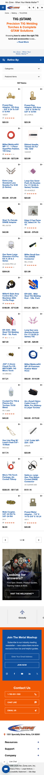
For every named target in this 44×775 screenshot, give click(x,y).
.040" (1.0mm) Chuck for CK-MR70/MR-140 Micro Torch (9, 367)
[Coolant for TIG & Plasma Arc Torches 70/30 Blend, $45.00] (11, 391)
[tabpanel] (22, 574)
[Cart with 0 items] (42, 7)
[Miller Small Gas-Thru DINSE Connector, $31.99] (33, 245)
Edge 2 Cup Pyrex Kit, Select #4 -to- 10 (32, 222)
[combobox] (22, 77)
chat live (12, 702)
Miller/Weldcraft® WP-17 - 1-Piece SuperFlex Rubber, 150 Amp (10, 147)
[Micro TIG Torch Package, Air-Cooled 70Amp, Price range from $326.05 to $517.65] (11, 465)
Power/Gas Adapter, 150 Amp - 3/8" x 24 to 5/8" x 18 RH (10, 108)
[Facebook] (14, 674)
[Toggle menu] (3, 7)
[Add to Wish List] (19, 89)
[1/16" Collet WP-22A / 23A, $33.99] (33, 431)
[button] (22, 613)
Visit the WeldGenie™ (22, 593)
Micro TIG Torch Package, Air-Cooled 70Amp (9, 477)
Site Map (32, 772)
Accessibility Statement (17, 772)
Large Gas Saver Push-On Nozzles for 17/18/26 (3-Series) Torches (32, 184)
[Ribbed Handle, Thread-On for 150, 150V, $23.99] (33, 135)
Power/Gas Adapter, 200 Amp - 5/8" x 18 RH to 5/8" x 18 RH (32, 108)
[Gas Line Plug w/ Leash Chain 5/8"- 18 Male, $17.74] (11, 431)
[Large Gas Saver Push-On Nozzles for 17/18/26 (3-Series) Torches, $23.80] (33, 171)
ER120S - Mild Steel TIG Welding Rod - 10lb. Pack (32, 296)
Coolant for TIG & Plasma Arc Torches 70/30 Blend (10, 404)
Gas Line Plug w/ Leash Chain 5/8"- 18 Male (10, 442)
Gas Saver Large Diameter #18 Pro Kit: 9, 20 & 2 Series (10, 257)
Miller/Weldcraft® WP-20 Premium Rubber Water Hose (32, 367)
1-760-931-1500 (13, 694)
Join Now (22, 665)
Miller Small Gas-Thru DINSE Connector (32, 257)
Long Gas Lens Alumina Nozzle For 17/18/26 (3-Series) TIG (31, 333)
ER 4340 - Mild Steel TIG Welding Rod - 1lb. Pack (10, 332)
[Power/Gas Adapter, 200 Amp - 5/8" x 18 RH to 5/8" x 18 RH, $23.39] (33, 96)
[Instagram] (7, 674)
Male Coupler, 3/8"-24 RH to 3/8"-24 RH (8, 514)
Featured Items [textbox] (11, 77)
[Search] (29, 7)
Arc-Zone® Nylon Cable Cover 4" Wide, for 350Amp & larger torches (32, 404)
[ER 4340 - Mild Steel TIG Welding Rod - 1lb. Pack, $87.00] (11, 320)
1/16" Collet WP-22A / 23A (32, 441)
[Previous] (5, 540)
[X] (37, 674)
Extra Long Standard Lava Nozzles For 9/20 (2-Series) (10, 184)
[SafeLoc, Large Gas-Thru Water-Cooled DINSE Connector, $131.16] (33, 465)
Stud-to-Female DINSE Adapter (9, 221)
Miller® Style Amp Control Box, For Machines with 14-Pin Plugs (10, 297)
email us (11, 710)
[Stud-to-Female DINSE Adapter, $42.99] (11, 211)
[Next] (39, 540)
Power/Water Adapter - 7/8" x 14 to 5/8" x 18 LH (32, 514)
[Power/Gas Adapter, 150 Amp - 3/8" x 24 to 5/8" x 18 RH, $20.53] (11, 95)
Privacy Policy (14, 769)
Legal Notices (27, 769)
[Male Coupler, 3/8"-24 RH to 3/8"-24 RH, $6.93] (11, 502)
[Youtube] (22, 674)
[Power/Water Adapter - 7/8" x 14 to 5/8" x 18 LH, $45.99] (33, 502)
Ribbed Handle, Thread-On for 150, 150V (31, 147)
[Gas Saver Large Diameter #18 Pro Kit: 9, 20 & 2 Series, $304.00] (11, 245)
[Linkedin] (29, 674)
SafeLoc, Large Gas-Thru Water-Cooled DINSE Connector (32, 478)
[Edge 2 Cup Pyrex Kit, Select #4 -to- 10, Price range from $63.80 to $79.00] (33, 211)
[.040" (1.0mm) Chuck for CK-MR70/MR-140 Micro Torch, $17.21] (11, 354)
